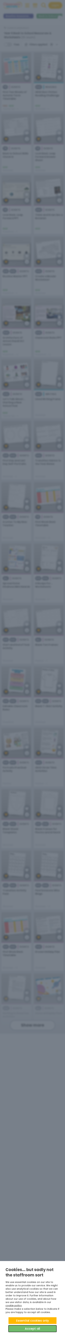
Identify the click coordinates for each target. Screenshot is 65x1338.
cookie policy (14, 1305)
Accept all (32, 1328)
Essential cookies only (32, 1320)
